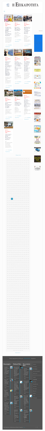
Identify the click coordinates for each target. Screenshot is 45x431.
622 (18, 265)
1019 (20, 334)
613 (22, 264)
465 (12, 239)
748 (28, 287)
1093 (14, 348)
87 (26, 171)
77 (28, 170)
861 (12, 308)
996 (18, 331)
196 (24, 191)
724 (24, 283)
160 (18, 185)
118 (22, 177)
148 (16, 183)
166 (7, 187)
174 (24, 187)
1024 (8, 336)
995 (16, 331)
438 (24, 233)
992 (9, 331)
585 (9, 260)
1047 (10, 340)
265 (7, 204)
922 (24, 317)
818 (14, 300)
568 (20, 256)
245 (12, 200)
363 (28, 219)
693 (28, 277)
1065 (24, 342)
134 (9, 181)
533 (16, 250)
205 (20, 193)
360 (22, 219)
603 (24, 262)
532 (14, 250)
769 (26, 290)
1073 (18, 344)
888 (22, 311)
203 (16, 193)
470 (22, 239)
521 (14, 248)
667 (20, 273)
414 (20, 229)
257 (14, 202)
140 (22, 181)
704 (28, 279)
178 (9, 189)
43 (26, 164)
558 (22, 254)
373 (26, 221)
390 (16, 225)
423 (16, 231)
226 (18, 196)
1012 (28, 333)
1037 (12, 338)
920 (20, 317)
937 (9, 321)
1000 (26, 331)
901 (26, 313)
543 (14, 252)
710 (18, 281)
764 (16, 290)
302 (16, 210)
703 (26, 279)
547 (22, 252)
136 (14, 181)
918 (16, 317)
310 (9, 212)
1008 (20, 333)
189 (9, 191)
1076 (24, 344)
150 (20, 183)
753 (16, 288)
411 (14, 229)
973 (16, 327)
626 (26, 265)
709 (16, 281)
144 (7, 183)
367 (14, 221)
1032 (24, 336)
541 (9, 252)
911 (24, 315)
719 (14, 283)
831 (18, 302)
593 (26, 260)
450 (26, 235)
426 (22, 231)
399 (12, 227)
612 (20, 264)
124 (12, 179)
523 (18, 248)
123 (9, 179)
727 (7, 285)
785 (14, 294)
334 (14, 216)
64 (24, 168)
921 (22, 317)
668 (22, 273)
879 (26, 310)
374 (28, 221)
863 (16, 308)
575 (12, 258)
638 (28, 267)
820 (18, 300)
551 (7, 254)
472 (26, 239)
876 (20, 310)
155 (7, 185)
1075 (22, 344)
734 (22, 285)
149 (18, 183)
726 (28, 283)
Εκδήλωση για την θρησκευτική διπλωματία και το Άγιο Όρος (18, 104)
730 (14, 285)
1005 (14, 333)
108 (24, 175)
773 (12, 292)
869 (28, 308)
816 (9, 300)
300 (12, 210)
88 (28, 171)
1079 (8, 346)
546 (20, 252)
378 (14, 223)
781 (28, 292)
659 (26, 271)
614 (24, 264)
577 (16, 258)
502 (20, 244)
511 (16, 246)
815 (7, 300)
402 (18, 227)
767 (22, 290)
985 (18, 329)
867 (24, 308)
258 (16, 202)
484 (28, 241)
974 (18, 327)
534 (18, 250)
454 (12, 237)
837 (7, 304)
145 (9, 183)
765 (18, 290)
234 (12, 198)
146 (12, 183)
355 (12, 219)
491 (20, 242)
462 (28, 237)
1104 (20, 350)
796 (14, 296)
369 (18, 221)
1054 (24, 340)
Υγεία (34, 395)
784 (12, 294)
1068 (8, 344)
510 (14, 246)
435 (18, 233)
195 (22, 191)
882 (9, 311)
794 (9, 296)
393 (22, 225)
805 (9, 298)
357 (16, 219)
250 (22, 200)
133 (7, 181)
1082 (14, 346)
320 (7, 214)
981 (9, 329)
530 (9, 250)
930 (18, 319)
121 (28, 177)
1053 (22, 340)
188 (7, 191)
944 (24, 321)
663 (12, 273)
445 (16, 235)
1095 (18, 348)
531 (12, 250)
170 (16, 187)
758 (26, 288)
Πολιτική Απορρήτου (36, 371)
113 (12, 177)
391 (18, 225)
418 (28, 229)
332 (9, 216)
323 (14, 214)
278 (12, 206)
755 (20, 288)
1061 (16, 342)
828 (12, 302)
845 (24, 304)
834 (24, 302)
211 (9, 194)
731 (16, 285)
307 (26, 210)
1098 (24, 348)
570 (24, 256)
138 (18, 181)
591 (22, 260)
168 (12, 187)
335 (16, 216)
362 (26, 219)
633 (18, 267)
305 (22, 210)
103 (14, 175)
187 (28, 189)
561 (28, 254)
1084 (18, 346)
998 (22, 331)
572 (28, 256)
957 (28, 323)
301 (14, 210)
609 (14, 264)
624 (22, 265)
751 (12, 288)
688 (18, 277)
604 (26, 262)
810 (20, 298)
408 (7, 229)
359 (20, 219)
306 (24, 210)
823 (24, 300)
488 (14, 242)
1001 (28, 331)
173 (22, 187)
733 (20, 285)
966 (24, 325)
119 (24, 177)
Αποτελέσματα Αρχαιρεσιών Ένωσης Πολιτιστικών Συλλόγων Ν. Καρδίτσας (8, 137)
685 (12, 277)
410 (12, 229)
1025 (10, 336)
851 (14, 306)
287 (7, 208)
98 (26, 173)
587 (14, 260)
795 (12, 296)
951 (16, 323)
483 (26, 241)
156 (9, 185)
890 (26, 311)
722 (20, 283)
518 (7, 248)
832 (20, 302)
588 (16, 260)
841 (16, 304)
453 (9, 237)
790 (24, 294)
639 (7, 269)
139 (20, 181)
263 (26, 202)
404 (22, 227)
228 (22, 196)
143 (28, 181)
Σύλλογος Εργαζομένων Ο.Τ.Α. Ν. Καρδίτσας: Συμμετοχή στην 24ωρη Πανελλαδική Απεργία (27, 103)
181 (16, 189)
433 (14, 233)
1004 (12, 333)
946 (28, 321)
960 (12, 325)
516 (26, 246)
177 (7, 189)
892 (7, 313)
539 (28, 250)
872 (12, 310)
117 (20, 177)
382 (22, 223)
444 (14, 235)
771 (7, 292)
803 (28, 296)
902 (28, 313)
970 (9, 327)
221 (7, 196)
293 (20, 208)
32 (26, 162)
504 (24, 244)
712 (22, 281)
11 (28, 158)
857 (26, 306)
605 (28, 262)
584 (7, 260)
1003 (10, 333)
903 (7, 315)
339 (24, 216)
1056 (28, 340)
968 (28, 325)
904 (9, 315)
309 (7, 212)
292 (18, 208)
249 (20, 200)
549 (26, 252)
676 (16, 275)
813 (26, 298)
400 (14, 227)
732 (18, 285)
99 (28, 173)
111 (7, 177)
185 (24, 189)
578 (18, 258)
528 (28, 248)
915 (9, 317)
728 (9, 285)
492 (22, 242)
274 (26, 204)
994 (14, 331)
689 (20, 277)
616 (28, 264)
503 (22, 244)
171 (18, 187)
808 (16, 298)
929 (16, 319)
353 (7, 219)
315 (20, 212)
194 (20, 191)
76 (26, 170)
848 (7, 306)
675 (14, 275)
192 (16, 191)
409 (9, 229)
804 (7, 298)
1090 (8, 348)
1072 (16, 344)
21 (26, 160)
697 (14, 279)
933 (24, 319)
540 (7, 252)
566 (16, 256)
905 (12, 315)
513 (20, 246)
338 (22, 216)
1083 (16, 346)
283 (22, 206)
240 (24, 198)
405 (24, 227)
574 (9, 258)
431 (9, 233)
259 (18, 202)
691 (24, 277)
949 (12, 323)
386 (7, 225)
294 (22, 208)
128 (20, 179)
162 (22, 185)
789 (22, 294)
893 (9, 313)
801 (24, 296)
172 (20, 187)
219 (26, 194)
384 (26, 223)
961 (14, 325)
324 (16, 214)
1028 (16, 336)
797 (16, 296)
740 (12, 287)
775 (16, 292)
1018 (18, 334)
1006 (16, 333)
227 (20, 196)
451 (28, 235)
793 (7, 296)
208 (26, 193)
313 (16, 212)
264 (28, 202)
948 (9, 323)
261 (22, 202)
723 (22, 283)
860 (9, 308)
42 (24, 164)
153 (26, 183)
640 (9, 269)
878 (24, 310)
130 (24, 179)
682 (28, 275)
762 (12, 290)
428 (26, 231)
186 (26, 189)
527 (26, 248)
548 (24, 252)
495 (28, 242)
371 (22, 221)
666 (18, 273)
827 (9, 302)
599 (16, 262)
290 (14, 208)
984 (16, 329)
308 (28, 210)
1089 (28, 346)
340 (26, 216)
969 (7, 327)
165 (28, 185)
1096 (20, 348)
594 (28, 260)
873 (14, 310)
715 (28, 281)
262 (24, 202)
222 (9, 196)
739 (9, 287)
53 (24, 166)
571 (26, 256)
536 (22, 250)
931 (20, 319)
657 (22, 271)
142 (26, 181)
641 (12, 269)
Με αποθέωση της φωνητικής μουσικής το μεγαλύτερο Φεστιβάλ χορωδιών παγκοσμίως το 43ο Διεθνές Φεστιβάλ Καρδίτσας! (27, 66)
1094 (16, 348)
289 (12, 208)
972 (14, 327)
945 (26, 321)
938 (12, 321)
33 (28, 162)
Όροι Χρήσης (35, 368)
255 (9, 202)
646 (22, 269)
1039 (16, 338)
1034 (28, 336)
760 (7, 290)
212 (12, 194)
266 (9, 204)
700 (20, 279)
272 (22, 204)
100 (7, 175)
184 (22, 189)
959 (9, 325)
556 (18, 254)
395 (26, 225)
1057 (8, 342)
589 (18, 260)
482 (24, 241)
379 (16, 223)
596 (9, 262)
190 (12, 191)
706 (9, 281)
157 (12, 185)
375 (7, 223)
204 (18, 193)
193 (18, 191)
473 (28, 239)
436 (20, 233)
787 (18, 294)
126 (16, 179)
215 (18, 194)
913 (28, 315)
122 (7, 179)
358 (18, 219)
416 (24, 229)
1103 (18, 350)
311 (12, 212)
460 (24, 237)
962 (16, 325)
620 (14, 265)
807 (14, 298)
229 (24, 196)
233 (9, 198)
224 (14, 196)
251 (24, 200)
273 (24, 204)
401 (16, 227)
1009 (22, 333)
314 (18, 212)
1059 (12, 342)
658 (24, 271)
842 (18, 304)
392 (20, 225)
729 (12, 285)
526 (24, 248)
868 (26, 308)
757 (24, 288)
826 (7, 302)
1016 (14, 334)
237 (18, 198)
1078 (28, 344)
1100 (28, 348)
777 (20, 292)
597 (12, 262)
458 (20, 237)
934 (26, 319)
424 (18, 231)
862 (14, 308)
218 (24, 194)
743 (18, 287)
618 (9, 265)
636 (24, 267)
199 (7, 193)
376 (9, 223)
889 (24, 311)
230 (26, 196)
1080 (10, 346)
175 (26, 187)
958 (7, 325)
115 (16, 177)
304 (20, 210)
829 (14, 302)
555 (16, 254)
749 (7, 288)
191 (14, 191)
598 (14, 262)
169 (14, 187)
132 (28, 179)
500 (16, 244)
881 (7, 311)
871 (9, 310)
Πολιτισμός (35, 388)
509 (12, 246)
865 (20, 308)
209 (28, 193)
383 (24, 223)
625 (24, 265)
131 (26, 179)
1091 (10, 348)
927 (12, 319)
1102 (16, 350)
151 (22, 183)
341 (28, 216)
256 (12, 202)
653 (14, 271)
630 (12, 267)
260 (20, 202)
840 (14, 304)
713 (24, 281)
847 (28, 304)
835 (26, 302)
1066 (26, 342)
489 (16, 242)
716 (7, 283)
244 (9, 200)
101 (9, 175)
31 (24, 162)
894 (12, 313)
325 (18, 214)
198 (28, 191)
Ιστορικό (34, 364)
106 (20, 175)
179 (12, 189)
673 (9, 275)
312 (14, 212)
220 (28, 194)
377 (12, 223)
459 (22, 237)
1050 (16, 340)
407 (28, 227)
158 (14, 185)
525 (22, 248)
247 (16, 200)
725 (26, 283)
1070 (12, 344)
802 (26, 296)
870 (7, 310)
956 (26, 323)
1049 (14, 340)
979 (28, 327)
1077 (26, 344)
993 (12, 331)
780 (26, 292)
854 (20, 306)
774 (14, 292)
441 (7, 235)
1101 (14, 350)
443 (12, 235)
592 (24, 260)
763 (14, 290)
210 (7, 194)
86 (24, 171)
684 (9, 277)
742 (16, 287)
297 (28, 208)
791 (26, 294)
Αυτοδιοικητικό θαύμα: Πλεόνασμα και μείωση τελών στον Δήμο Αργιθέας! (8, 105)
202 (14, 193)
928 (14, 319)
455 (14, 237)
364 (7, 221)
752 (14, 288)
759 (28, 288)
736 (26, 285)
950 (14, 323)
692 (26, 277)
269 (16, 204)
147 (14, 183)
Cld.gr (24, 427)
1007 (18, 333)
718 (12, 283)
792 (28, 294)
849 (9, 306)
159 (16, 185)
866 (22, 308)
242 (28, 198)
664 (14, 273)
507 (7, 246)
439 (26, 233)
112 (9, 177)
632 (16, 267)
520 (12, 248)
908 (18, 315)
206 (22, 193)
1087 (24, 346)
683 (7, 277)
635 (22, 267)
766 (20, 290)
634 (20, 267)
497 (9, 244)
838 (9, 304)
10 (26, 158)
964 (20, 325)
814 (28, 298)
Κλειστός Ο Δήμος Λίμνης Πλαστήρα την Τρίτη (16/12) (18, 29)
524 (20, 248)
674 (12, 275)
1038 (14, 338)
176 (28, 187)
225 (16, 196)
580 (22, 258)
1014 (10, 334)
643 (16, 269)
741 (14, 287)
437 (22, 233)
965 (22, 325)
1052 (20, 340)
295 (24, 208)
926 (9, 319)
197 (26, 191)
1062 (18, 342)
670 (26, 273)
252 (26, 200)
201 (12, 193)
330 (28, 214)
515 (24, 246)
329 (26, 214)
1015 (12, 334)
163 (24, 185)
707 (12, 281)
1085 (20, 346)
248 (18, 200)
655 (18, 271)
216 (20, 194)
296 (26, 208)
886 (18, 311)
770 (28, 290)
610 (16, 264)
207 (24, 193)
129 (22, 179)
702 (24, 279)
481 (22, 241)
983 (14, 329)
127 (18, 179)
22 (28, 160)
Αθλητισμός (35, 397)
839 (12, 304)
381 (20, 223)
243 (7, 200)
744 (20, 287)
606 (7, 264)
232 (7, 198)
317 (24, 212)
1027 (14, 336)
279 (14, 206)
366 (12, 221)
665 (16, 273)
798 (18, 296)
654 (16, 271)
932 (22, 319)
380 (18, 223)
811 (22, 298)
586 (12, 260)
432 (12, 233)
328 (24, 214)
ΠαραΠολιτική (35, 384)
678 (20, 275)
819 (16, 300)
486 (9, 242)
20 (24, 160)
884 (14, 311)
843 (20, 304)
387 (9, 225)
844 (22, 304)
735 (24, 285)
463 (7, 239)
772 (9, 292)
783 (9, 294)
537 (24, 250)
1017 (16, 334)
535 (20, 250)
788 (20, 294)
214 (16, 194)
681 (26, 275)
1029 (18, 336)
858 (28, 306)
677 (18, 275)
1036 (10, 338)
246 (14, 200)
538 (26, 250)
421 (12, 231)
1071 (14, 344)
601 (20, 262)
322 (12, 214)
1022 (26, 334)
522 (16, 248)
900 (24, 313)
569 (22, 256)
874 (16, 310)
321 (9, 214)
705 (7, 281)
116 (18, 177)
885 (16, 311)
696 (12, 279)
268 (14, 204)
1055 (26, 340)
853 (18, 306)
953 (20, 323)
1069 (10, 344)
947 (7, 323)
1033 (26, 336)
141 (24, 181)
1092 (12, 348)
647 (24, 269)
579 (20, 258)
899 (22, 313)
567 (18, 256)
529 (7, 250)
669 (24, 273)
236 (16, 198)
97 (24, 173)
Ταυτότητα (35, 366)
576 (14, 258)
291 (16, 208)
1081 (12, 346)
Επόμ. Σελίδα (17, 352)
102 (12, 175)
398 (9, 227)
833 (22, 302)
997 (20, 331)
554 (14, 254)
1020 (22, 334)
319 (28, 212)
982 (12, 329)
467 (16, 239)
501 (18, 244)
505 (26, 244)
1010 (24, 333)
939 (14, 321)
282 (20, 206)
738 (7, 287)
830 (16, 302)
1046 (8, 340)
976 (22, 327)
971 (12, 327)
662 (9, 273)
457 (18, 237)
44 (28, 164)
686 (14, 277)
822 (22, 300)
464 (9, 239)
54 (26, 166)
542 (12, 252)
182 (18, 189)
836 (28, 302)
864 (18, 308)
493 (24, 242)
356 (14, 219)
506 (28, 244)
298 (7, 210)
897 (18, 313)
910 (22, 315)
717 (9, 283)
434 (16, 233)
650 (7, 271)
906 (14, 315)
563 (9, 256)
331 (7, 216)
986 (20, 329)
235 (14, 198)
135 (12, 181)
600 (18, 262)
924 (28, 317)
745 (22, 287)
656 (20, 271)
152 (24, 183)
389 (14, 225)
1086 (22, 346)
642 (14, 269)
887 (20, 311)
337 (20, 216)
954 (22, 323)
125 (14, 179)
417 (26, 229)
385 (28, 223)
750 (9, 288)
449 (24, 235)
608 (12, 264)
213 (14, 194)
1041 (20, 338)
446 (18, 235)
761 (9, 290)
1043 (24, 338)
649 (28, 269)
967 (26, 325)
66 (28, 168)
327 (22, 214)
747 (26, 287)
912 (26, 315)
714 (26, 281)
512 (18, 246)
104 (16, 175)
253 (28, 200)
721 (18, 283)
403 (20, 227)
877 (22, 310)
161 (20, 185)
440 (28, 233)
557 (20, 254)
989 (26, 329)
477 (14, 241)
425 (20, 231)
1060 (14, 342)
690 (22, 277)
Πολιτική (34, 381)
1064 (22, 342)
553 (12, 254)
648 (26, 269)
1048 (12, 340)
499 (14, 244)
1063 (20, 342)
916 (12, 317)
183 (20, 189)
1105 (22, 350)
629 (9, 267)
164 (26, 185)
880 (28, 310)
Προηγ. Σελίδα (18, 155)
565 (14, 256)
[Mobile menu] (4, 11)
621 (16, 265)
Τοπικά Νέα (35, 379)
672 (7, 275)
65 (26, 168)
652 (12, 271)
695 (9, 279)
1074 (20, 344)
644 (18, 269)
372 (24, 221)
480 (20, 241)
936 (7, 321)
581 (24, 258)
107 (22, 175)
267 (12, 204)
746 (24, 287)
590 (20, 260)
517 (28, 246)
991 (7, 331)
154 (28, 183)
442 (9, 235)
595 (7, 262)
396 (28, 225)
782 (7, 294)
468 (18, 239)
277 (9, 206)
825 (28, 300)
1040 (18, 338)
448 (22, 235)
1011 (26, 333)
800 (22, 296)
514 (22, 246)
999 (24, 331)
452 (7, 237)
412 (16, 229)
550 (28, 252)
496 (7, 244)
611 (18, 264)
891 (28, 311)
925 (7, 319)
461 (26, 237)
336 (18, 216)
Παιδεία (34, 393)
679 (22, 275)
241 (26, 198)
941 (18, 321)
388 (12, 225)
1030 (20, 336)
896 (16, 313)
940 (16, 321)
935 (28, 319)
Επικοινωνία (35, 373)
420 (9, 231)
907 (16, 315)
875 (18, 310)
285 (26, 206)
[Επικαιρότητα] (22, 5)
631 (14, 267)
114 (14, 177)
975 (20, 327)
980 (7, 329)
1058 (10, 342)
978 (26, 327)
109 (26, 175)
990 (28, 329)
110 (28, 175)
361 (24, 219)
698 (16, 279)
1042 (22, 338)
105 (18, 175)
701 (22, 279)
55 (28, 166)
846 (26, 304)
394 (24, 225)
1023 (28, 334)
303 (18, 210)
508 (9, 246)
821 (20, 300)
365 (9, 221)
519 (9, 248)
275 (28, 204)
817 (12, 300)
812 (24, 298)
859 (7, 308)
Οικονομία (35, 386)
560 (26, 254)
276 (7, 206)
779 (24, 292)
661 (7, 273)
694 (7, 279)
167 (9, 187)
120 (26, 177)
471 (24, 239)
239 (22, 198)
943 (22, 321)
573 (7, 258)
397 (7, 227)
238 (20, 198)
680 (24, 275)
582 (26, 258)
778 (22, 292)
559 (24, 254)
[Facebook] (36, 427)
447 (20, 235)
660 (28, 271)
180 (14, 189)
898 (20, 313)
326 (20, 214)
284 (24, 206)
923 (26, 317)
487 (12, 242)
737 (28, 285)
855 (22, 306)
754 (18, 288)
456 (16, 237)
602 (22, 262)
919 (18, 317)
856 (24, 306)
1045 (28, 338)
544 (16, 252)
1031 (22, 336)
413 (18, 229)
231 (28, 196)
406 (26, 227)
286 (28, 206)
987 (22, 329)
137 (16, 181)
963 (18, 325)
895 (14, 313)
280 (16, 206)
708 (14, 281)
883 (12, 311)
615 (26, 264)
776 (18, 292)
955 (24, 323)
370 (20, 221)
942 (20, 321)
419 (7, 231)
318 (26, 212)
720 (16, 283)
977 (24, 327)
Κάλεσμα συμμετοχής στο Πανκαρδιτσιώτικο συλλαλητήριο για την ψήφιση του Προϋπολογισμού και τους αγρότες (18, 66)
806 (12, 298)
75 (24, 170)
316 (22, 212)
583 (28, 258)
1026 (12, 336)
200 (9, 193)
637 (26, 267)
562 (7, 256)
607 (9, 264)
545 (18, 252)
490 (18, 242)
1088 (26, 346)
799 (20, 296)
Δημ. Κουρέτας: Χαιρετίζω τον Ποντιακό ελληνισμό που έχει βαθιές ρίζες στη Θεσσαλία (27, 30)
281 (18, 206)
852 (16, 306)
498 (12, 244)
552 (9, 254)
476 (12, 241)
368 (16, 221)
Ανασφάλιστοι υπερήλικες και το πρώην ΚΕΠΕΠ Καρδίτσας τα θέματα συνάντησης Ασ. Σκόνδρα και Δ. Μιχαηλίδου (8, 31)
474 (7, 241)
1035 (8, 338)
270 (18, 204)
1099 (26, 348)
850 (12, 306)
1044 (26, 338)
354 (9, 219)
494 (26, 242)
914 (7, 317)
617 (7, 265)
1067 (28, 342)
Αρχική (34, 377)
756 (22, 288)
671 (28, 273)
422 (14, 231)
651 (9, 271)
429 (28, 231)
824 (26, 300)
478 (16, 241)
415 (22, 229)
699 (18, 279)
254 (7, 202)
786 (16, 294)
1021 (24, 334)
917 (14, 317)
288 (9, 208)
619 (12, 265)
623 (20, 265)
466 (14, 239)
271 (20, 204)
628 (7, 267)
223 (12, 196)
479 (18, 241)
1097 (22, 348)
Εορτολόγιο (41, 30)
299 (9, 210)
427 (24, 231)
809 (18, 298)
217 (22, 194)
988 (24, 329)
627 (28, 265)
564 (12, 256)
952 (18, 323)
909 (20, 315)
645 (20, 269)
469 (20, 239)
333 (12, 216)
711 (20, 281)
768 (24, 290)
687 (16, 277)
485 (7, 242)
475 (9, 241)
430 (7, 233)
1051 (18, 340)
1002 (8, 333)
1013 (8, 334)
